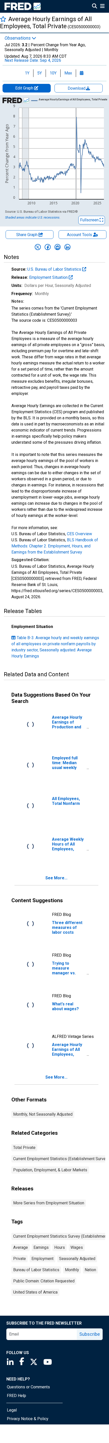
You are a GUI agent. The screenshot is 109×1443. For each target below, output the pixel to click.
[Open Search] (94, 6)
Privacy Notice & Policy (27, 1418)
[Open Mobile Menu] (102, 6)
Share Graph (27, 234)
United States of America (35, 1292)
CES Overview (79, 533)
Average (20, 1247)
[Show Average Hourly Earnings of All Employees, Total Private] (73, 99)
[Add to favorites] (3, 19)
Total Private (24, 1147)
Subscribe (89, 1334)
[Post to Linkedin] (67, 247)
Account (79, 234)
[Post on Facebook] (48, 247)
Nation (90, 1269)
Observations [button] (18, 38)
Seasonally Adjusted (77, 1258)
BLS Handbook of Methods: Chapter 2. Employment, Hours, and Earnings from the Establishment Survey (54, 546)
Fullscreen (90, 220)
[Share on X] (38, 247)
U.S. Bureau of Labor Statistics (54, 269)
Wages (76, 1247)
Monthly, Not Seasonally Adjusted (42, 1114)
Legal (12, 1410)
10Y (53, 73)
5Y (39, 73)
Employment (42, 1258)
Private (19, 1258)
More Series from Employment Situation (48, 1203)
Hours (59, 1247)
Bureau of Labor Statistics (36, 1269)
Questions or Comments (28, 1387)
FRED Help (16, 1395)
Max (68, 73)
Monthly (72, 1269)
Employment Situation (49, 277)
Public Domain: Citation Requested (44, 1281)
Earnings (41, 1247)
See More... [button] (56, 878)
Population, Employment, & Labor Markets (50, 1170)
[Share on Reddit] (58, 247)
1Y (27, 73)
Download (77, 88)
